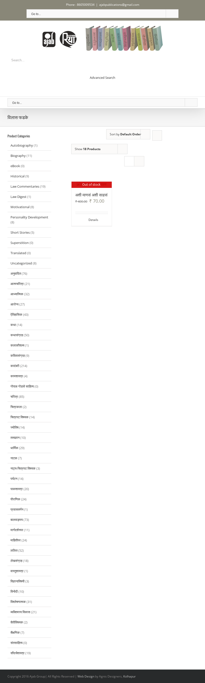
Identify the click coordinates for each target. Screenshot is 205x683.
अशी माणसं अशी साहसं (91, 195)
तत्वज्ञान (15, 437)
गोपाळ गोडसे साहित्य (22, 386)
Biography (18, 155)
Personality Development (29, 217)
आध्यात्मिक (16, 294)
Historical (17, 176)
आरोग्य (14, 304)
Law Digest (18, 196)
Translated (18, 253)
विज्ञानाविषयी (17, 581)
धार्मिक (14, 448)
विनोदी (14, 591)
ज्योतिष (14, 427)
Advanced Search (102, 77)
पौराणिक (15, 499)
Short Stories (20, 232)
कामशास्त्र (16, 376)
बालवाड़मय (16, 519)
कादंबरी (14, 366)
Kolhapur (129, 676)
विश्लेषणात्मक (18, 601)
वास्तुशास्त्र (17, 571)
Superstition (19, 242)
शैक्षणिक (15, 632)
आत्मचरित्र (17, 283)
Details (93, 220)
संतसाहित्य (16, 642)
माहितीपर (15, 540)
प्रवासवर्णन (16, 509)
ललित (14, 550)
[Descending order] (157, 135)
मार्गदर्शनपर (16, 530)
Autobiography (21, 145)
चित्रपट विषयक (19, 417)
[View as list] (139, 161)
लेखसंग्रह (16, 560)
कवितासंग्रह (17, 355)
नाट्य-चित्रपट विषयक (23, 468)
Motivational (20, 207)
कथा (13, 324)
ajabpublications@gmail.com (119, 5)
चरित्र (14, 396)
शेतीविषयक (16, 622)
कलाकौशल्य (17, 345)
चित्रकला (16, 407)
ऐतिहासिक (16, 314)
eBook (15, 166)
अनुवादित (15, 273)
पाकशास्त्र (16, 489)
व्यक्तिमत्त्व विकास (20, 612)
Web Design (86, 676)
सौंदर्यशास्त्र (17, 653)
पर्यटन (13, 478)
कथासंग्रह (16, 335)
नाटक (13, 458)
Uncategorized (21, 263)
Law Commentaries (24, 186)
